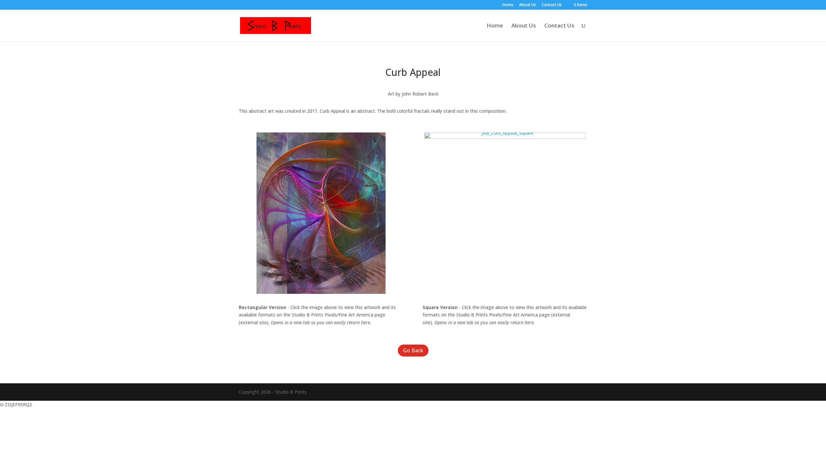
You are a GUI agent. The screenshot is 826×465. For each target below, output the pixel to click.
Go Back (413, 350)
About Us (527, 5)
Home (507, 5)
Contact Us (552, 5)
